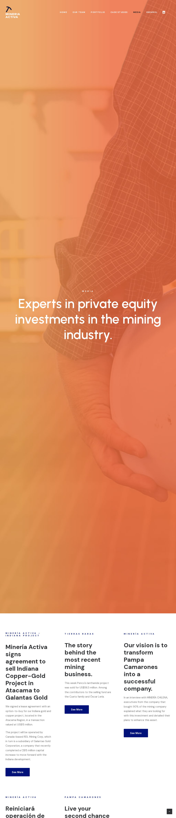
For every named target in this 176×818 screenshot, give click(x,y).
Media (137, 12)
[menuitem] (63, 12)
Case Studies (119, 12)
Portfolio (98, 12)
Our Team (79, 12)
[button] (164, 12)
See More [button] (17, 772)
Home (63, 12)
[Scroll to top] (169, 811)
